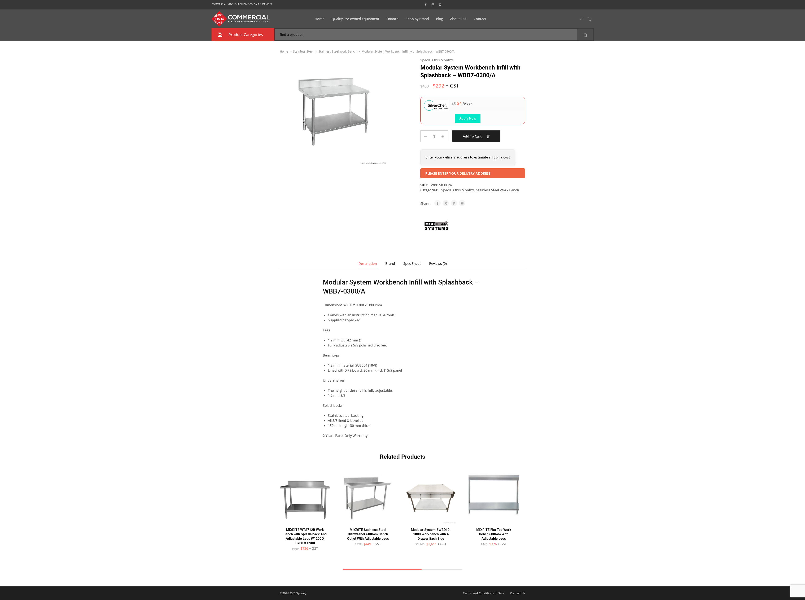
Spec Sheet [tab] (412, 263)
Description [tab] (367, 263)
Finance (392, 19)
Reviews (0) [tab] (438, 263)
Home (319, 19)
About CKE (458, 19)
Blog (439, 19)
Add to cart (472, 136)
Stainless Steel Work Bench (337, 51)
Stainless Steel (303, 51)
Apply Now (467, 118)
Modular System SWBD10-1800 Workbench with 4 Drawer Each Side (431, 534)
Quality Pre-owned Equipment (355, 19)
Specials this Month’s (437, 60)
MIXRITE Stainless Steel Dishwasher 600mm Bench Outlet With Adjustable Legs (368, 534)
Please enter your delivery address (458, 173)
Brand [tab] (390, 263)
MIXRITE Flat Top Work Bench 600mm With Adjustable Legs (493, 534)
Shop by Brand (417, 19)
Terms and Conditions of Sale (483, 593)
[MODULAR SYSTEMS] (436, 226)
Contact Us (517, 593)
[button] (305, 521)
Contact (480, 19)
